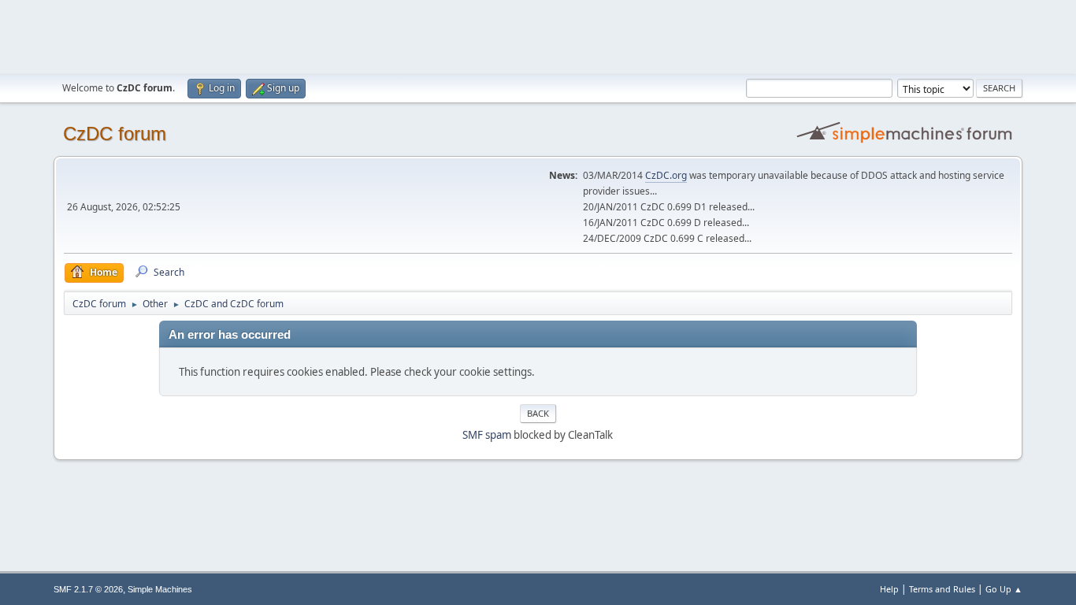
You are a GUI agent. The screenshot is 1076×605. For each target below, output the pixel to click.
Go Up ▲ (1003, 589)
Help (889, 589)
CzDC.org (666, 175)
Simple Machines (160, 589)
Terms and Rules (942, 589)
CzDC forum (114, 133)
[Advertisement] (538, 35)
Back (538, 413)
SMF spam (486, 435)
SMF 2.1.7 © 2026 (88, 589)
